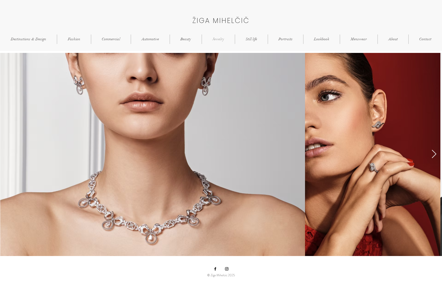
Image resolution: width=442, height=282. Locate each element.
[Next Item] (434, 154)
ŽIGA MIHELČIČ (221, 21)
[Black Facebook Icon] (215, 269)
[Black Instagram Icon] (226, 269)
